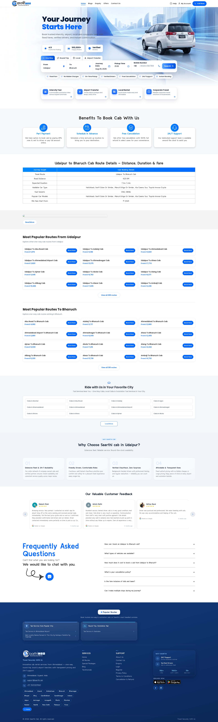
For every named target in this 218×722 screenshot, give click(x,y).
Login (118, 667)
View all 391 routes (109, 367)
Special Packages (88, 663)
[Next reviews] (192, 514)
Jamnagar (36, 700)
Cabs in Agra (158, 401)
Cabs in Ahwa (74, 413)
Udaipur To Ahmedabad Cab (154, 249)
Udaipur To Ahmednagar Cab (96, 260)
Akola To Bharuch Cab (93, 344)
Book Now (72, 250)
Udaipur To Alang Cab (151, 272)
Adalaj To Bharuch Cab (93, 321)
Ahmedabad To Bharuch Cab (154, 321)
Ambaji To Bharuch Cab (151, 355)
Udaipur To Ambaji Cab (151, 283)
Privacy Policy (121, 673)
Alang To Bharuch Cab (151, 344)
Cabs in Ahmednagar (162, 407)
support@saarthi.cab (35, 680)
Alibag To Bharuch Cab (35, 355)
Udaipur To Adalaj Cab (93, 249)
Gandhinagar (58, 696)
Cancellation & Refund (125, 679)
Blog (83, 667)
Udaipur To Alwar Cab (93, 283)
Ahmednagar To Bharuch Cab (96, 333)
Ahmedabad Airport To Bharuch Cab (41, 333)
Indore (70, 696)
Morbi (58, 700)
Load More (109, 424)
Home (83, 3)
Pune (66, 705)
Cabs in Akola (159, 413)
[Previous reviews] (25, 514)
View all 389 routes (109, 295)
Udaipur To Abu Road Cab (36, 249)
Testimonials (87, 670)
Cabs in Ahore (32, 413)
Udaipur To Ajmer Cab (35, 272)
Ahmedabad (28, 691)
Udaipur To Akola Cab (93, 272)
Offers (106, 3)
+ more (27, 709)
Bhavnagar (73, 691)
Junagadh (47, 700)
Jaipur (26, 700)
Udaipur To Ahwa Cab (151, 260)
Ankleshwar (50, 691)
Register (119, 670)
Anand (39, 691)
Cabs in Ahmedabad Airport (121, 407)
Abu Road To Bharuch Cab (37, 321)
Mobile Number (140, 63)
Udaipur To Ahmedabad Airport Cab (41, 260)
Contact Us (115, 3)
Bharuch (62, 691)
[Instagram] (161, 688)
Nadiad (26, 705)
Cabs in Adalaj (116, 401)
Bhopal (26, 696)
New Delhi (46, 705)
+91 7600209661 (34, 685)
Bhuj (35, 696)
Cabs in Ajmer (116, 413)
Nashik (35, 705)
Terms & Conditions (124, 676)
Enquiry (98, 3)
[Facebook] (155, 688)
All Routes (86, 660)
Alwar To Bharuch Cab (93, 355)
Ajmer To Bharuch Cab (35, 344)
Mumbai (67, 700)
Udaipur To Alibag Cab (35, 283)
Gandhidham (45, 696)
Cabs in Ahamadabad (35, 407)
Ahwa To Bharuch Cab (151, 333)
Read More (29, 222)
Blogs (90, 3)
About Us (119, 657)
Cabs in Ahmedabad (77, 407)
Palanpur (57, 705)
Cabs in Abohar (32, 401)
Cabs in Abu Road (75, 401)
